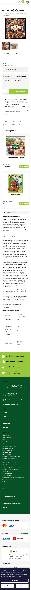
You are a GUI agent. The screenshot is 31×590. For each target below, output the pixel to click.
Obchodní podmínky (9, 500)
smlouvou (15, 69)
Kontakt (5, 427)
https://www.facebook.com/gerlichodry (16, 400)
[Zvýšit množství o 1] (8, 90)
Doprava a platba (8, 496)
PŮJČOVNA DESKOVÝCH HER (21, 315)
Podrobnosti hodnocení (22, 14)
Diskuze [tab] (15, 212)
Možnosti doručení (7, 65)
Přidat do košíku (19, 91)
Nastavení (15, 581)
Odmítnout (7, 586)
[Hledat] (18, 2)
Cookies (5, 507)
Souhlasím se (12, 69)
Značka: (6, 15)
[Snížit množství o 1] (8, 92)
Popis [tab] (4, 212)
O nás (4, 416)
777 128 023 (11, 393)
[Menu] (27, 2)
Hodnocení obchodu (9, 420)
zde (22, 576)
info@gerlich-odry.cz (11, 404)
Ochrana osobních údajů (11, 504)
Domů (4, 413)
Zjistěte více (24, 533)
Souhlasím (22, 586)
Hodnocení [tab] (9, 212)
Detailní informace (6, 115)
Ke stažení (6, 424)
